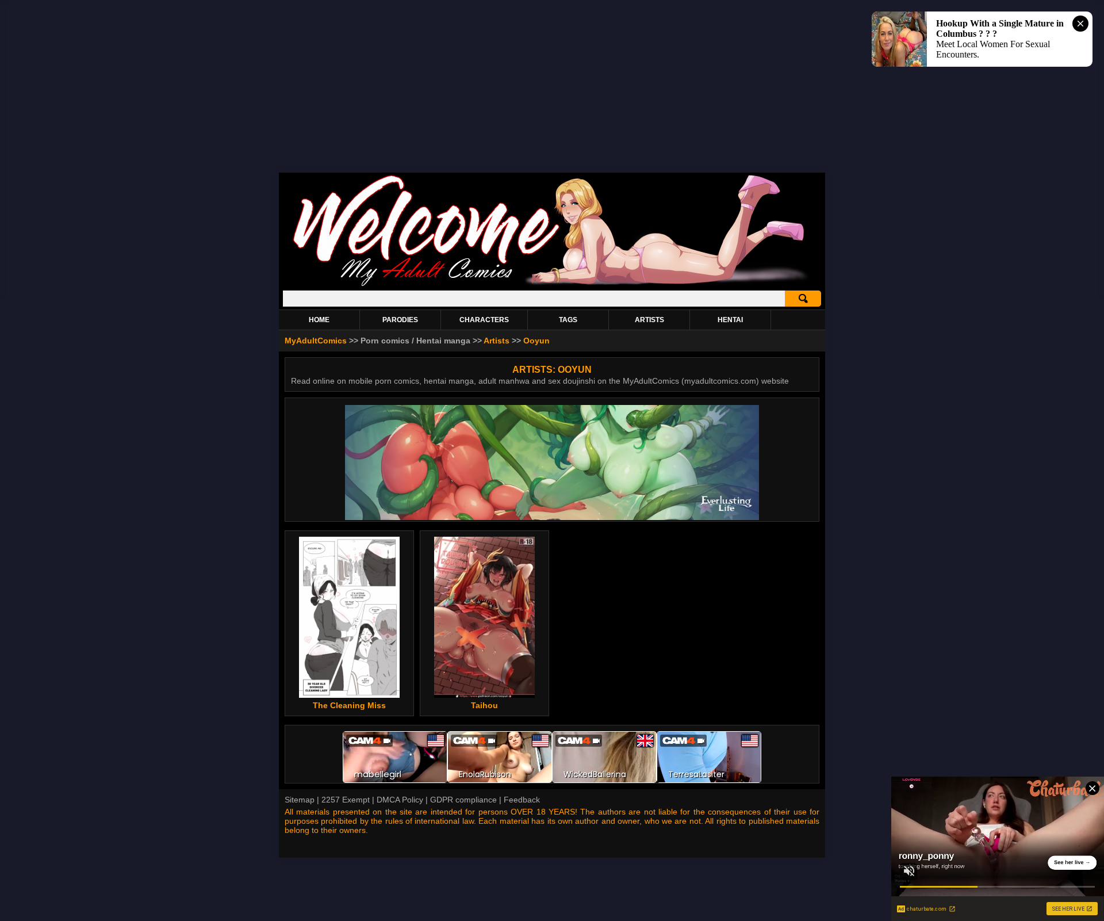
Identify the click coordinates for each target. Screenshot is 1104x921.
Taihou (484, 705)
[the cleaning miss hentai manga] (349, 617)
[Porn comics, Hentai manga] (552, 284)
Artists (496, 340)
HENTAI (730, 320)
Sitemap (300, 799)
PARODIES (400, 320)
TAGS (568, 320)
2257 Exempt (345, 799)
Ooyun (536, 340)
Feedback (522, 799)
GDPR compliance (463, 799)
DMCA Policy (400, 799)
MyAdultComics (316, 340)
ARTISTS (649, 320)
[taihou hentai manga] (484, 617)
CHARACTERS (484, 320)
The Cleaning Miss (349, 705)
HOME (319, 320)
